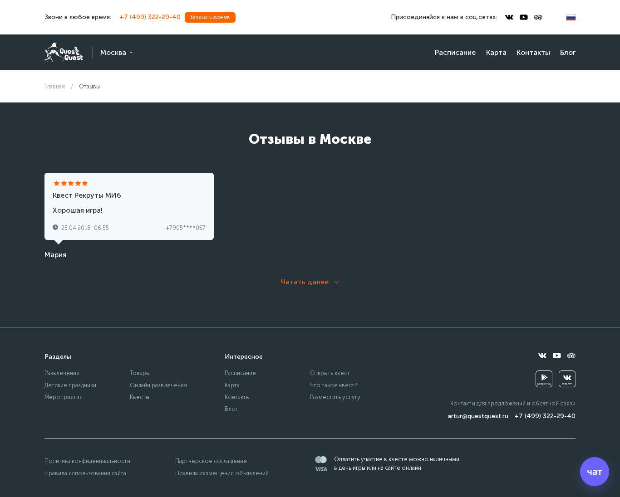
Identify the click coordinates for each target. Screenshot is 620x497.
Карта (496, 52)
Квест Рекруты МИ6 (87, 195)
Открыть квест (330, 373)
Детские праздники (70, 385)
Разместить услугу (335, 397)
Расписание (455, 52)
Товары (140, 373)
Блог (568, 52)
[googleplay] (544, 378)
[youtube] (524, 17)
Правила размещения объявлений (222, 473)
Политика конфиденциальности (87, 461)
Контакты (533, 52)
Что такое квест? (333, 385)
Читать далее (304, 282)
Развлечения (61, 373)
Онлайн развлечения (158, 385)
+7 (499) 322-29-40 (150, 17)
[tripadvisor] (538, 17)
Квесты (139, 397)
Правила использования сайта (85, 473)
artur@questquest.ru (478, 416)
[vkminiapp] (567, 378)
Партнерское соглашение (211, 461)
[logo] (63, 52)
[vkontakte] (509, 17)
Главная (54, 86)
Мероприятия (63, 397)
